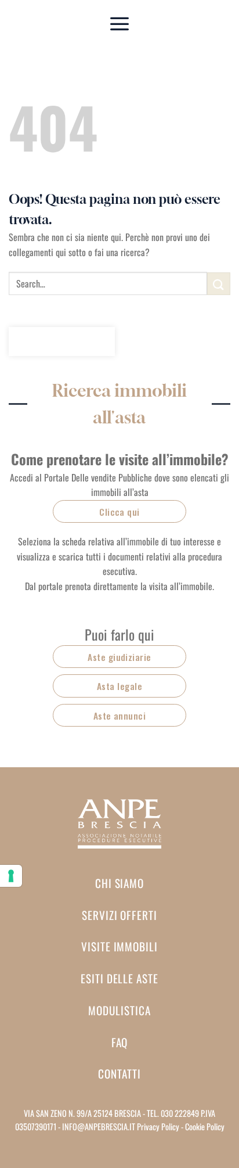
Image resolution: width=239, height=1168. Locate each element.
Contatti (119, 1073)
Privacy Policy (158, 1126)
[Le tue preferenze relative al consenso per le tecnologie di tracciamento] (11, 876)
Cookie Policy (204, 1126)
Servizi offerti (119, 915)
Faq (119, 1042)
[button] (119, 23)
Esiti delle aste (119, 978)
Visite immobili (119, 946)
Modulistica (119, 1010)
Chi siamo (119, 883)
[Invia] (218, 283)
